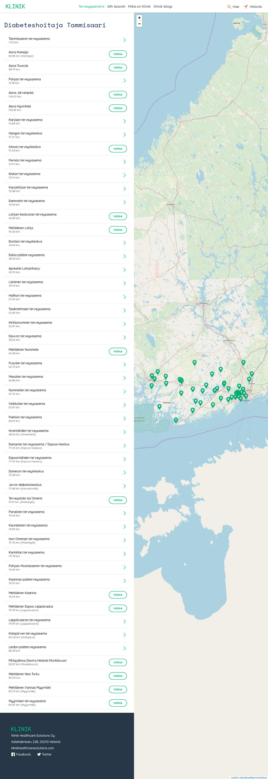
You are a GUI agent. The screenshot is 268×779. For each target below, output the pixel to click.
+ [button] (139, 17)
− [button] (139, 23)
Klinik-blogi (163, 6)
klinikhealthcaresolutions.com (32, 748)
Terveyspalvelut (91, 6)
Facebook (23, 754)
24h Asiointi (116, 6)
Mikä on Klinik (139, 6)
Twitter (47, 754)
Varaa (117, 54)
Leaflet (234, 777)
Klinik (16, 6)
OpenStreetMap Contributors (253, 777)
